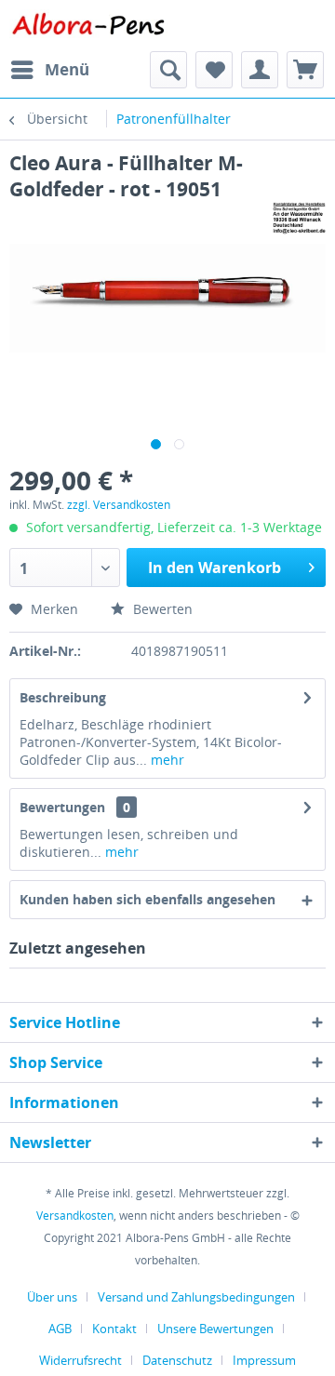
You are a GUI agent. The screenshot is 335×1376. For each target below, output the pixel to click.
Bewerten (161, 609)
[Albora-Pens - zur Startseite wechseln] (88, 25)
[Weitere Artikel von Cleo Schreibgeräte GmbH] (299, 218)
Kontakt (114, 1328)
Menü (67, 69)
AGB (60, 1328)
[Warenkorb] (305, 69)
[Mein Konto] (259, 69)
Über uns (52, 1297)
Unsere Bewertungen (215, 1328)
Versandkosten (75, 1215)
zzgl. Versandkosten (118, 505)
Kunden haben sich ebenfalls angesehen (147, 899)
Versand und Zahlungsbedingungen (196, 1297)
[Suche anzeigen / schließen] (168, 69)
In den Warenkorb (214, 567)
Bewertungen (62, 807)
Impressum (264, 1360)
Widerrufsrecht (80, 1360)
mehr (165, 759)
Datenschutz (177, 1360)
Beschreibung (63, 697)
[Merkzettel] (214, 69)
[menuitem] (49, 69)
